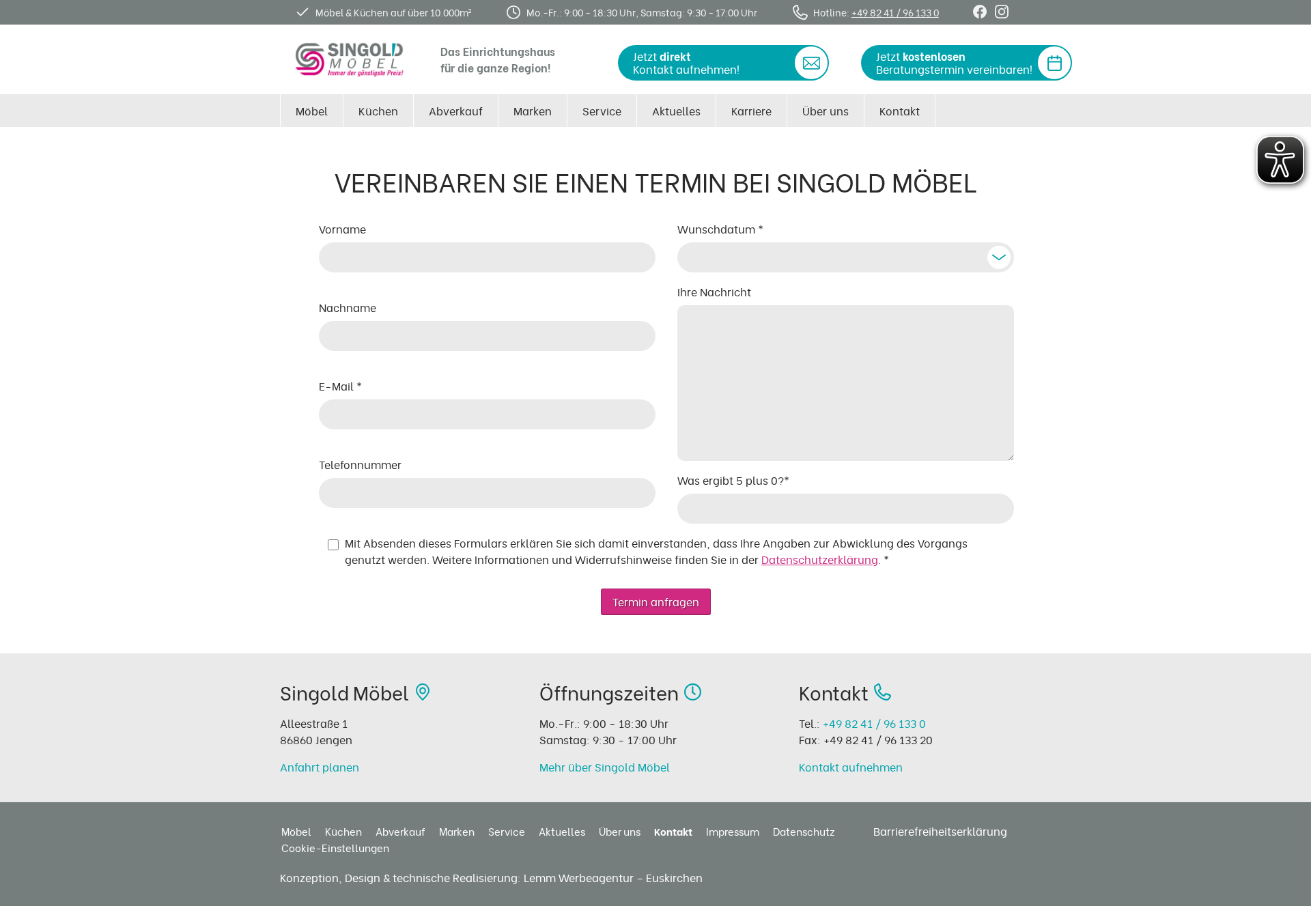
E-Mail (340, 386)
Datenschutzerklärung (819, 559)
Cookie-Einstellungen (335, 847)
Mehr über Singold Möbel (604, 767)
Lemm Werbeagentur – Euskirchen (613, 877)
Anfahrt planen (319, 767)
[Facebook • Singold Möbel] (980, 10)
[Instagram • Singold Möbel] (1002, 10)
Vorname (342, 229)
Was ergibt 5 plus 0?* (733, 480)
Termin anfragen (655, 601)
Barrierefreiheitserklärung (940, 831)
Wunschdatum (720, 229)
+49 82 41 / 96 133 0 (895, 12)
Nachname (347, 307)
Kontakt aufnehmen (851, 767)
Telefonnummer (360, 464)
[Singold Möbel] (350, 59)
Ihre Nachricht (714, 291)
